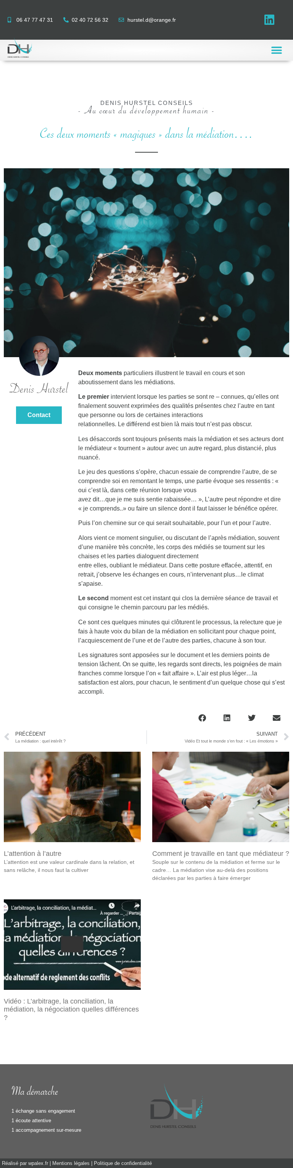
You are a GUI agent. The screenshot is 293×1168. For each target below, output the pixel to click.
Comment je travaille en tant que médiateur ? (220, 853)
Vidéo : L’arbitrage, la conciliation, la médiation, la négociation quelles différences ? (71, 1009)
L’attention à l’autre (32, 853)
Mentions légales (71, 1163)
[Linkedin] (269, 20)
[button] (276, 50)
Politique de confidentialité (123, 1163)
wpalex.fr (38, 1163)
